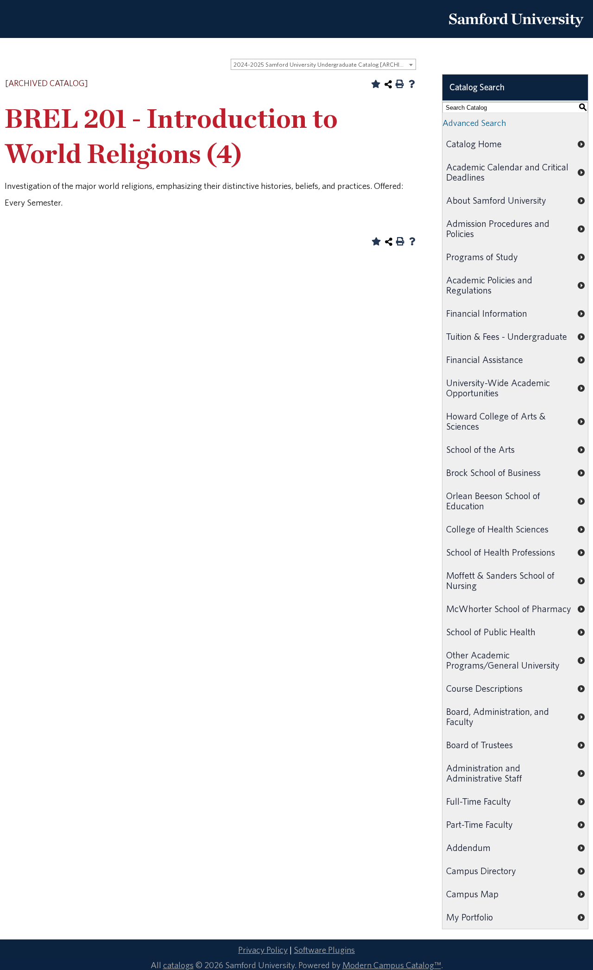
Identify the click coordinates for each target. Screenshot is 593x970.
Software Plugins (324, 950)
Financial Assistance (484, 359)
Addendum (468, 847)
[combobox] (323, 64)
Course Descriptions (484, 688)
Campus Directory (481, 870)
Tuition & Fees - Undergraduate (506, 336)
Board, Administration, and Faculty (497, 716)
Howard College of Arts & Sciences (496, 421)
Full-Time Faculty (478, 801)
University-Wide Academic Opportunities (498, 387)
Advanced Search (474, 123)
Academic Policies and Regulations (489, 285)
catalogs (178, 965)
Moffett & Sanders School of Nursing (500, 580)
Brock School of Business (493, 472)
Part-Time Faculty (479, 824)
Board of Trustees (479, 744)
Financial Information (486, 313)
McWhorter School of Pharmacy (508, 608)
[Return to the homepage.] (516, 30)
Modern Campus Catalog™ (391, 965)
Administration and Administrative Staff (484, 773)
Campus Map (472, 894)
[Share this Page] (388, 84)
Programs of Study (482, 256)
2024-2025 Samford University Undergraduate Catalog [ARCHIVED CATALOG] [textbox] (324, 64)
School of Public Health (491, 631)
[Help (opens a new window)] (411, 83)
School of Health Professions (500, 552)
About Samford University (496, 200)
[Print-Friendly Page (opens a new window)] (399, 83)
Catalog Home (474, 143)
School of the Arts (480, 449)
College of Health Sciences (497, 529)
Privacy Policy (263, 950)
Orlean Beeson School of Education (493, 500)
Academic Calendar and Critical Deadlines (507, 172)
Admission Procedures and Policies (497, 228)
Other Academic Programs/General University (503, 660)
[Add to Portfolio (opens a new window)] (375, 83)
